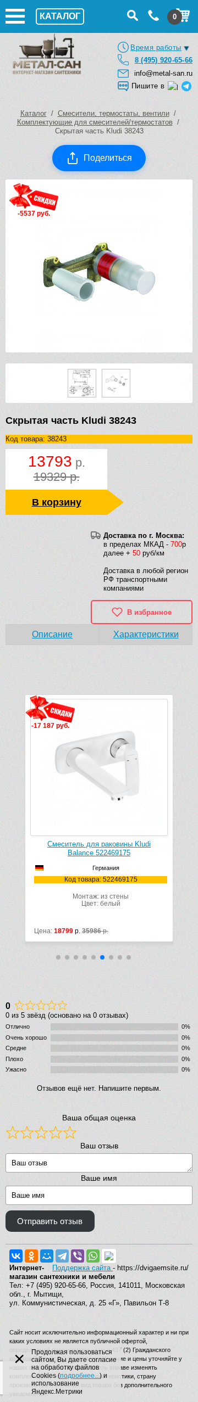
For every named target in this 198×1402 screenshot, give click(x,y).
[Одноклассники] (31, 1256)
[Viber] (77, 1256)
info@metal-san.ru (163, 73)
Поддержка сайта (82, 1268)
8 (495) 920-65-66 (164, 60)
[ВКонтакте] (16, 1256)
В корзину (56, 502)
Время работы (156, 47)
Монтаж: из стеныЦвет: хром (86, 891)
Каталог (33, 113)
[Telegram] (62, 1256)
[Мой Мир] (46, 1256)
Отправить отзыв (49, 1221)
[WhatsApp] (93, 1256)
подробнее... (80, 1375)
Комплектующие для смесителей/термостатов (95, 122)
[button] (58, 957)
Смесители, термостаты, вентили (113, 113)
